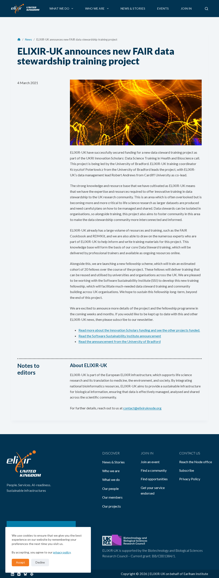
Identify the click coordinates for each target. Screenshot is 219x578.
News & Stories (133, 8)
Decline (40, 562)
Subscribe (186, 470)
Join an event (150, 462)
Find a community (154, 470)
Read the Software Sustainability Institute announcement (119, 336)
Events (163, 8)
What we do (59, 8)
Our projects (111, 506)
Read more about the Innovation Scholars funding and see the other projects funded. (139, 330)
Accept (20, 562)
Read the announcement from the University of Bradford (119, 341)
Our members (112, 497)
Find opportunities (154, 479)
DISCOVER (111, 453)
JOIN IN (147, 453)
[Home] (19, 39)
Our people (110, 488)
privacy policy (62, 552)
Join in (186, 8)
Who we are (95, 8)
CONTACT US (189, 453)
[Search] (206, 8)
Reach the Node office (195, 462)
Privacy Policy (189, 479)
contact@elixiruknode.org (142, 408)
